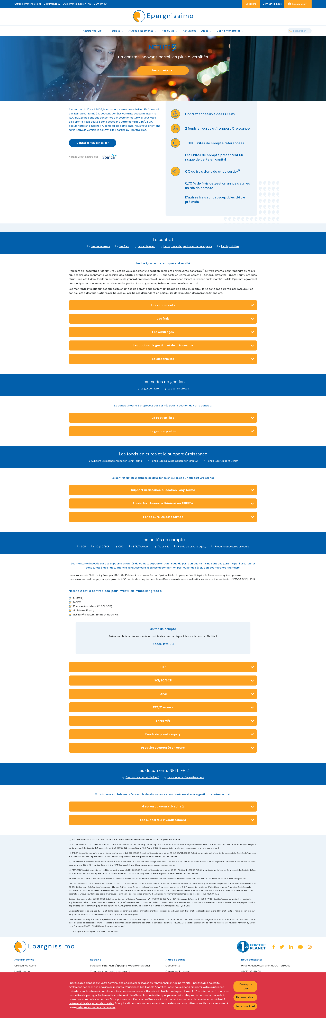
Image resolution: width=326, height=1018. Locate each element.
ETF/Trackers (141, 546)
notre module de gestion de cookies (91, 1003)
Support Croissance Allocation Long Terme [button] (163, 490)
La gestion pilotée (178, 388)
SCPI (83, 546)
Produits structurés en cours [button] (163, 748)
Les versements (100, 246)
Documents (173, 965)
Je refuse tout (245, 1006)
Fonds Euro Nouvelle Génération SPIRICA (174, 461)
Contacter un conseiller (92, 143)
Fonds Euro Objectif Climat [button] (163, 517)
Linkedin (291, 947)
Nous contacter (163, 70)
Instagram (310, 947)
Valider (290, 31)
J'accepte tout (245, 986)
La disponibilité (230, 246)
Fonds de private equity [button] (163, 734)
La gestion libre (150, 388)
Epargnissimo (163, 16)
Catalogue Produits (178, 971)
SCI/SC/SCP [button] (163, 680)
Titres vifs (163, 546)
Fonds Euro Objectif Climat (222, 461)
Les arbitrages (146, 246)
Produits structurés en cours (232, 546)
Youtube (300, 947)
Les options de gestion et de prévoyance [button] (163, 345)
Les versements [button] (163, 305)
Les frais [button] (163, 318)
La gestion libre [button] (163, 418)
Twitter (282, 947)
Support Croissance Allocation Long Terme (116, 461)
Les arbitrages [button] (163, 332)
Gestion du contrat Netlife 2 (142, 777)
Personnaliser (245, 997)
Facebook (273, 947)
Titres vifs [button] (163, 721)
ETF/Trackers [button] (163, 707)
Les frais (124, 246)
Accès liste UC (163, 644)
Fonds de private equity (192, 546)
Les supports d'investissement (186, 777)
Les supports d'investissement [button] (163, 820)
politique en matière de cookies (95, 1007)
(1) (238, 170)
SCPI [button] (163, 667)
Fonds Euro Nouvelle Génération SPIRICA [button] (163, 503)
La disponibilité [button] (163, 359)
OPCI (121, 546)
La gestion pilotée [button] (163, 431)
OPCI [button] (163, 694)
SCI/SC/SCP (102, 546)
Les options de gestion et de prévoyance (188, 246)
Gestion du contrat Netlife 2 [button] (163, 806)
